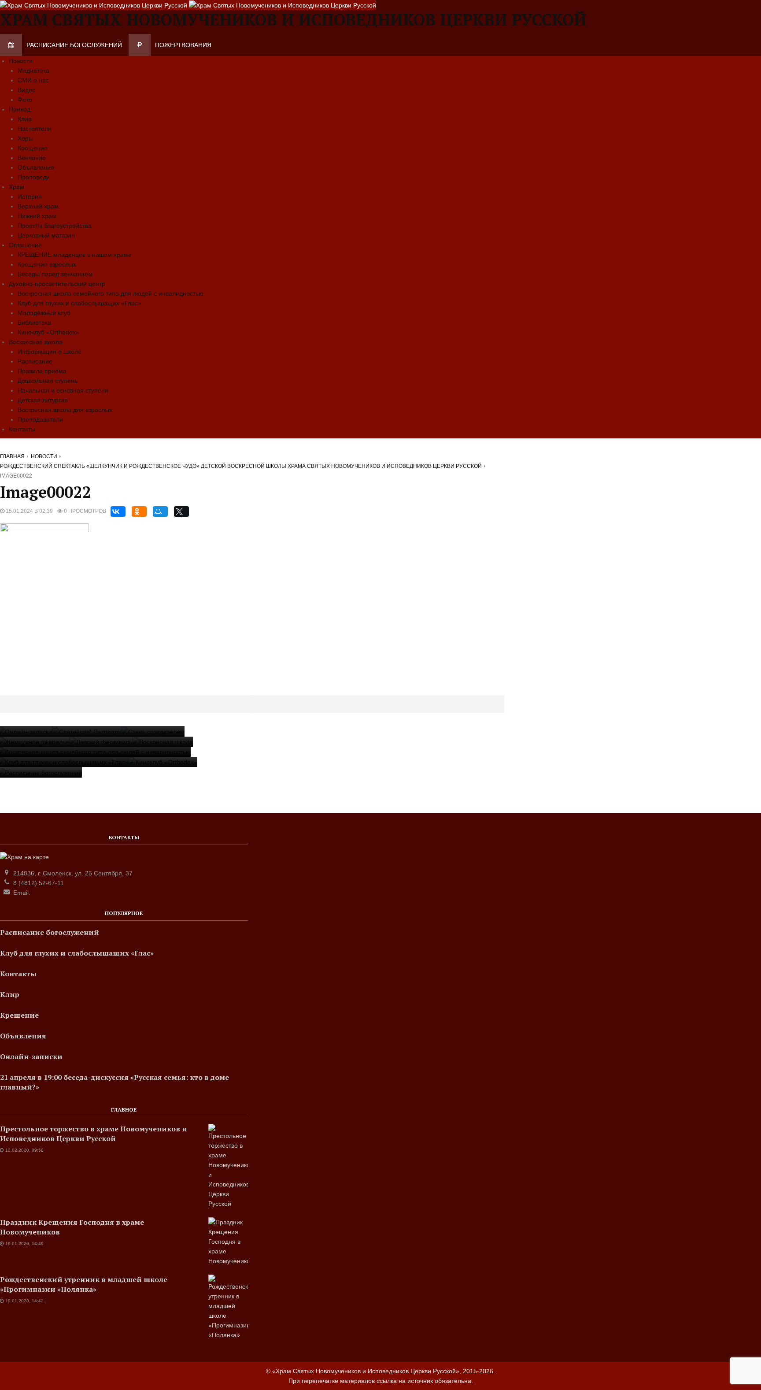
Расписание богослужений (74, 44)
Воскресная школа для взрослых (65, 409)
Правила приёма (42, 370)
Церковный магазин (46, 235)
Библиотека (34, 322)
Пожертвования (183, 44)
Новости (21, 60)
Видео (27, 89)
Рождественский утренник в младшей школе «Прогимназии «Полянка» (83, 1284)
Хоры (25, 138)
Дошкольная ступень (48, 380)
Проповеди (34, 177)
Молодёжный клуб (44, 312)
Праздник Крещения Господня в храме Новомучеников (72, 1227)
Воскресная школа (36, 341)
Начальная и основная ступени (63, 390)
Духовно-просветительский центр (57, 283)
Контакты (22, 429)
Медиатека (33, 70)
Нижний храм (37, 215)
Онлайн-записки (31, 1056)
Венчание (32, 157)
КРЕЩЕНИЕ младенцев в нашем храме (75, 254)
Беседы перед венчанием (55, 274)
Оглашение (25, 244)
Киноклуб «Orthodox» (48, 332)
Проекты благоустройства (55, 225)
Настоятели (35, 128)
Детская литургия (43, 400)
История (30, 196)
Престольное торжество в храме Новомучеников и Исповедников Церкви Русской (93, 1133)
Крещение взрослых (47, 264)
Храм (16, 186)
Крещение (33, 148)
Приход (19, 109)
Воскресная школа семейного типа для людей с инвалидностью (110, 293)
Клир (25, 118)
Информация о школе (49, 351)
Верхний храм (38, 206)
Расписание (35, 361)
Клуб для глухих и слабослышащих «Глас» (79, 303)
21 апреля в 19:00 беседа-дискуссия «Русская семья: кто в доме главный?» (114, 1082)
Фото (25, 99)
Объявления (36, 167)
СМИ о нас (33, 80)
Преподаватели (40, 419)
